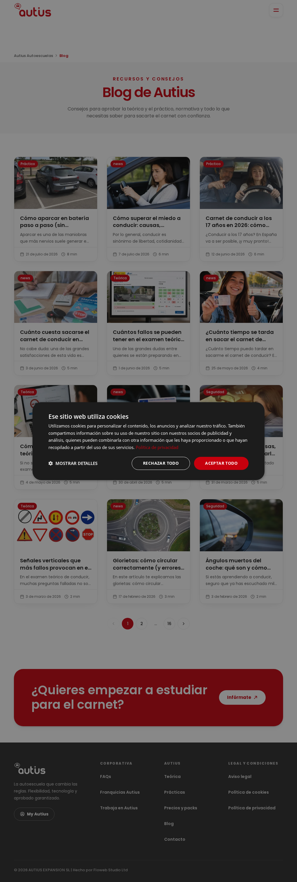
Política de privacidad (157, 447)
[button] (72, 463)
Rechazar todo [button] (161, 463)
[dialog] (148, 441)
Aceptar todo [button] (221, 463)
